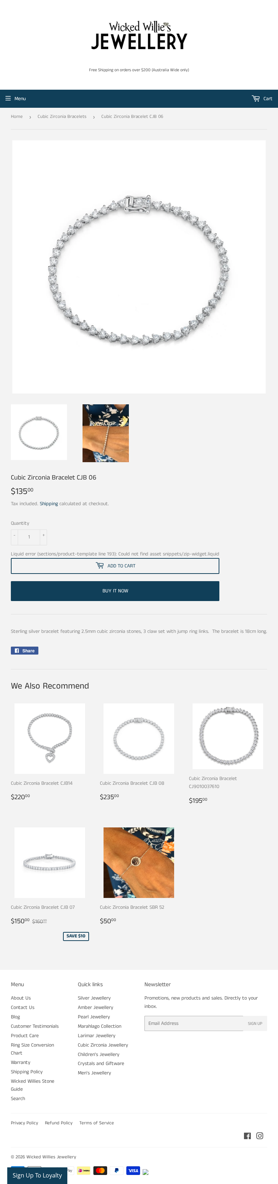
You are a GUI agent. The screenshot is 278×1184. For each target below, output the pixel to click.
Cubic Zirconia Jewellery (103, 1045)
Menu (20, 98)
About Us (21, 998)
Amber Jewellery (95, 1007)
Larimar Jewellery (96, 1035)
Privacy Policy (24, 1123)
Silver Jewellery (94, 998)
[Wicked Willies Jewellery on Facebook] (247, 1137)
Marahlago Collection (99, 1026)
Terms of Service (96, 1123)
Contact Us (22, 1007)
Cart (267, 98)
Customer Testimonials (35, 1026)
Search (18, 1098)
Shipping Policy (27, 1072)
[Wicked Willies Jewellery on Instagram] (260, 1137)
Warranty (20, 1062)
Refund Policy (58, 1123)
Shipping (49, 503)
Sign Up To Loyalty (37, 1175)
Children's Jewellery (98, 1054)
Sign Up (255, 1024)
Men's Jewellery (94, 1073)
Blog (15, 1017)
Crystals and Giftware (101, 1063)
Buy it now (115, 591)
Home (17, 116)
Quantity (20, 523)
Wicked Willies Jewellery (51, 1157)
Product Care (25, 1035)
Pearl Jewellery (94, 1017)
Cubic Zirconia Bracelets (62, 116)
